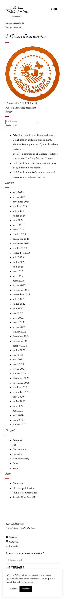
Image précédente (14, 23)
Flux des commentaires (25, 492)
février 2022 (19, 327)
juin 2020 (18, 406)
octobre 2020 (20, 387)
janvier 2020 (19, 424)
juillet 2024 (19, 216)
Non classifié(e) (21, 458)
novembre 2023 (21, 243)
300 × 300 (32, 103)
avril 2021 (18, 359)
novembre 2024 (21, 201)
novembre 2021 (21, 341)
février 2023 (19, 285)
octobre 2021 (20, 346)
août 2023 (18, 257)
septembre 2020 (21, 392)
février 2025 (19, 197)
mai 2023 (18, 271)
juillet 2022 (19, 304)
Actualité (17, 440)
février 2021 (19, 369)
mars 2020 (18, 420)
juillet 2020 (19, 401)
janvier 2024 (19, 234)
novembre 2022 (21, 290)
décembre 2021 (21, 336)
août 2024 (18, 211)
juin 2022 (18, 308)
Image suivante (13, 27)
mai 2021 (18, 355)
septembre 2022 (21, 294)
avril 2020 (18, 415)
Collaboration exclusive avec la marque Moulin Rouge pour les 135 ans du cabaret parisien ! (36, 145)
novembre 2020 (21, 383)
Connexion (18, 483)
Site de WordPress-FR (24, 497)
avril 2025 (18, 192)
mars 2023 (18, 281)
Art (14, 445)
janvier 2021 (19, 373)
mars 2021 (18, 364)
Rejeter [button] (13, 589)
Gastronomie (19, 449)
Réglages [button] (28, 582)
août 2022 (18, 299)
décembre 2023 (21, 239)
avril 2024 (18, 225)
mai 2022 (18, 313)
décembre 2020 (21, 378)
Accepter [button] (25, 589)
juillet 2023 (19, 262)
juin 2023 (18, 266)
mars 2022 (18, 322)
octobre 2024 (20, 206)
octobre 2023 (20, 248)
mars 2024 (18, 229)
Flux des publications (24, 488)
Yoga (15, 468)
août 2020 (18, 397)
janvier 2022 (19, 332)
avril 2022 (18, 318)
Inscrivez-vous (16, 567)
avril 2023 (18, 276)
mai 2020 (18, 411)
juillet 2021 (19, 350)
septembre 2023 (21, 253)
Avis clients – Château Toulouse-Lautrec (34, 135)
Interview (18, 454)
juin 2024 (18, 220)
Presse (16, 463)
